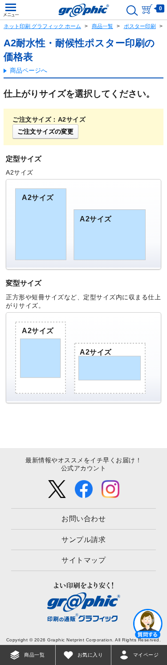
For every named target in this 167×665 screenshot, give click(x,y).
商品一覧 (102, 26)
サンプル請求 (83, 539)
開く (148, 623)
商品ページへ (28, 70)
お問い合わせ (83, 518)
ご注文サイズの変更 (45, 131)
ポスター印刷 (140, 26)
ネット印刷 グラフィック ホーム (42, 26)
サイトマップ (83, 560)
